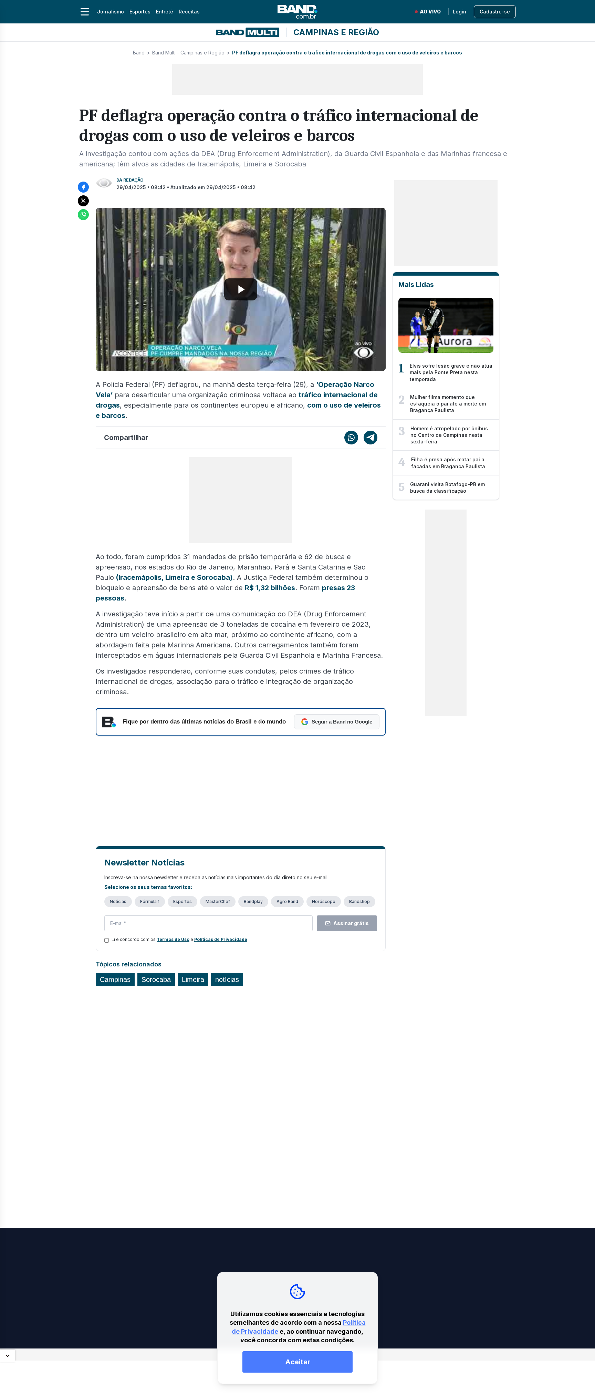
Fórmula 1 (149, 901)
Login (459, 11)
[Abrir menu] (84, 11)
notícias (227, 979)
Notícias (118, 901)
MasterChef (218, 901)
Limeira (193, 979)
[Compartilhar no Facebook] (83, 187)
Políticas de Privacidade (220, 939)
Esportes (139, 11)
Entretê (164, 11)
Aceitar (297, 1362)
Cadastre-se (495, 11)
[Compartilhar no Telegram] (370, 437)
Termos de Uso (173, 939)
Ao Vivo (430, 11)
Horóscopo (323, 901)
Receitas (189, 11)
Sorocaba (156, 979)
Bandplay (253, 901)
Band (139, 52)
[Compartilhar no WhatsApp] (83, 214)
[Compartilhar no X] (83, 200)
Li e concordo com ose (179, 939)
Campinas (115, 979)
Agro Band (287, 901)
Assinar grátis (351, 923)
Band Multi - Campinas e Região (188, 52)
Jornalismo (110, 11)
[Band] (297, 12)
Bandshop (359, 901)
